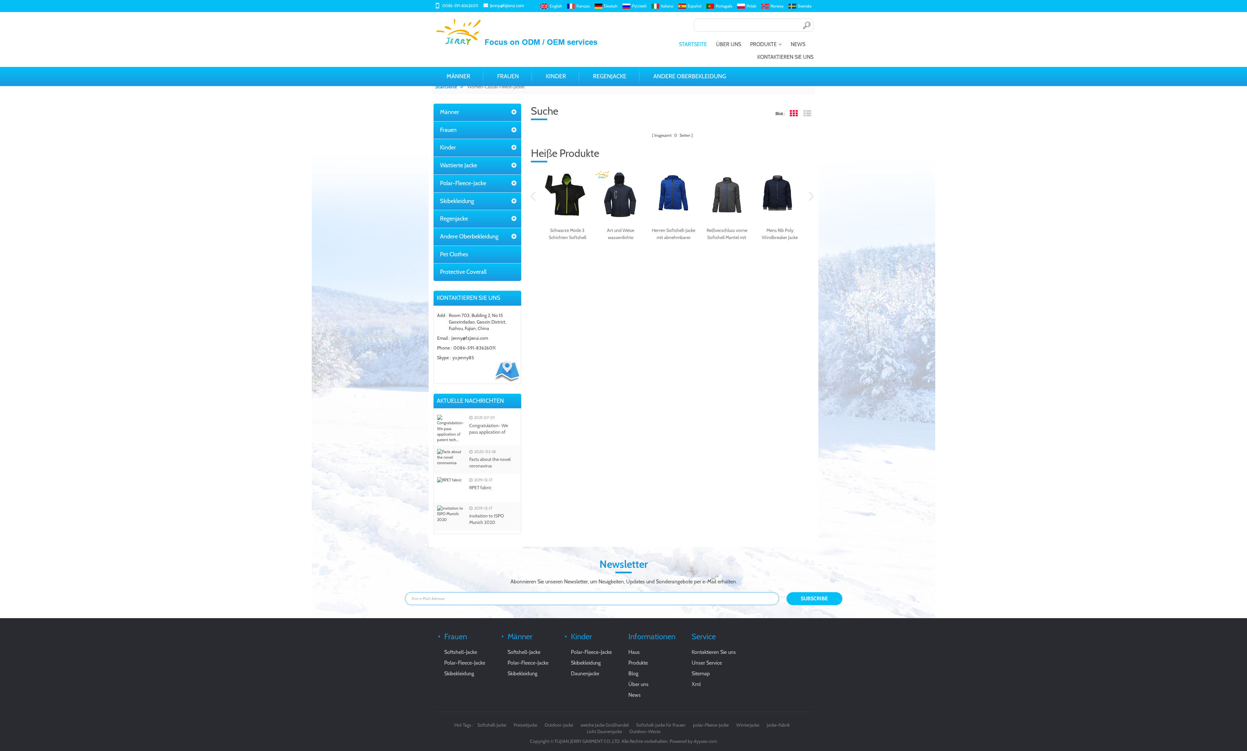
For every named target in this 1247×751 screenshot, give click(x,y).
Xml (696, 684)
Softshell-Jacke (460, 652)
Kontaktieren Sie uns (785, 57)
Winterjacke (747, 725)
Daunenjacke (585, 673)
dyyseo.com (705, 741)
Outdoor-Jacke (559, 725)
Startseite (693, 44)
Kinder (556, 76)
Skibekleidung (457, 201)
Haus (634, 652)
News (798, 44)
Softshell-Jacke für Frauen (661, 725)
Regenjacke (609, 76)
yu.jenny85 (463, 358)
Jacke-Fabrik (778, 725)
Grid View (793, 113)
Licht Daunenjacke (604, 731)
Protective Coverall (463, 271)
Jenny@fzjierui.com (507, 5)
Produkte (763, 44)
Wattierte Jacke (458, 165)
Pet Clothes (454, 254)
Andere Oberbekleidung (689, 76)
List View (807, 113)
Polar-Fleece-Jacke (463, 183)
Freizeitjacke (525, 725)
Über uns (728, 44)
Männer (458, 76)
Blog (633, 673)
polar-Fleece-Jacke (711, 725)
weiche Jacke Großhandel (605, 725)
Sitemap (701, 673)
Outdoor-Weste (645, 731)
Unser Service (707, 663)
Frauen (508, 76)
